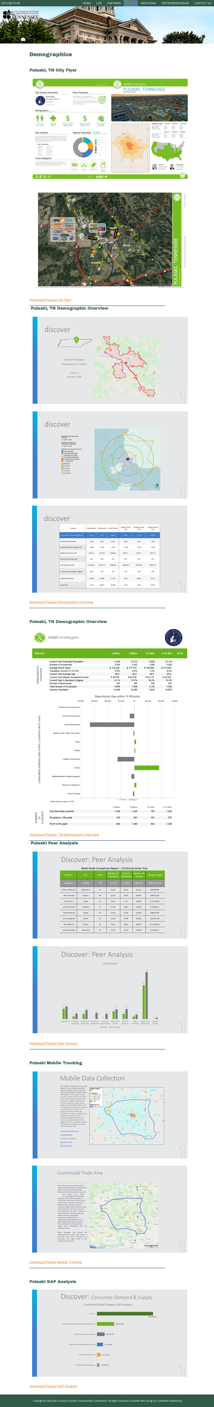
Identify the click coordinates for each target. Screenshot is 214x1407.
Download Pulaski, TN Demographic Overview (64, 834)
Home (87, 3)
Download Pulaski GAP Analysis (53, 1386)
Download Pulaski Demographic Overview (61, 602)
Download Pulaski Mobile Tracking (55, 1262)
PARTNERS (114, 3)
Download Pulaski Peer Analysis (53, 1043)
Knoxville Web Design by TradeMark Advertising (155, 1400)
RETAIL (130, 3)
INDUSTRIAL (149, 3)
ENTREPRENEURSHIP (175, 3)
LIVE (99, 3)
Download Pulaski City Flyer (50, 300)
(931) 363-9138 (10, 3)
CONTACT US (202, 3)
